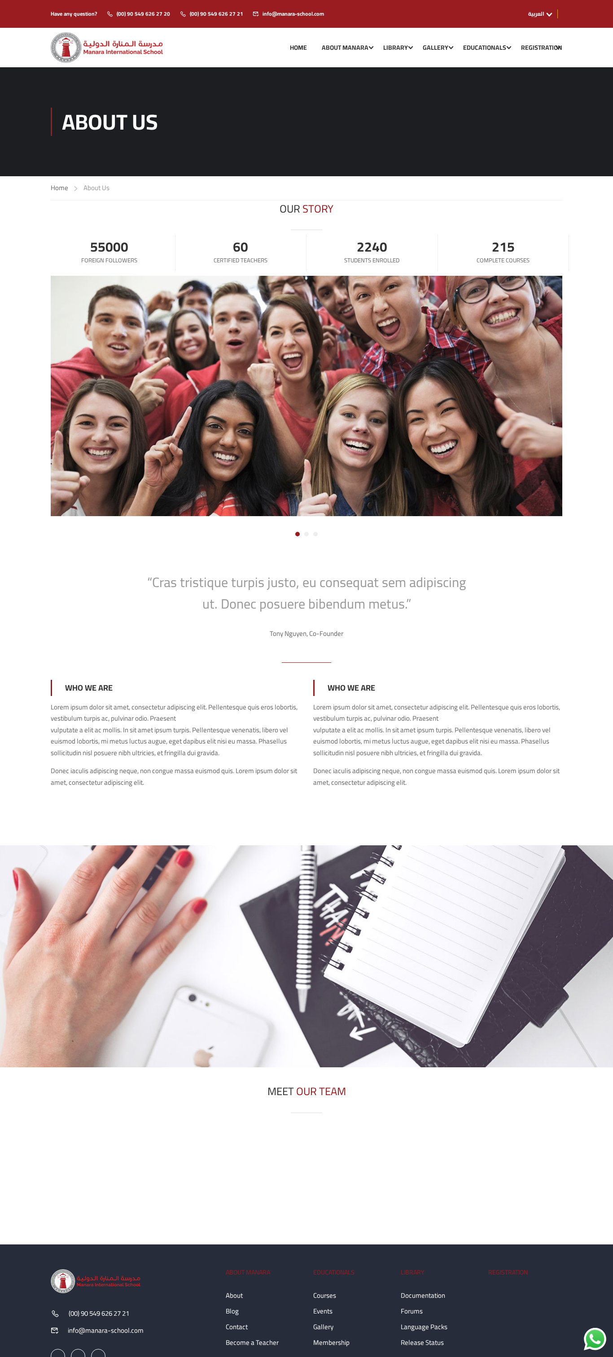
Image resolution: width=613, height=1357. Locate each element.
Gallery (435, 47)
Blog (232, 1311)
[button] (297, 534)
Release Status (422, 1342)
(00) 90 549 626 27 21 (216, 14)
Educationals (484, 47)
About (234, 1295)
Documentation (423, 1295)
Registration (541, 47)
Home (298, 47)
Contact (237, 1326)
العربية (536, 13)
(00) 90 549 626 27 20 (143, 14)
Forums (412, 1311)
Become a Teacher (252, 1342)
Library (395, 47)
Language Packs (424, 1326)
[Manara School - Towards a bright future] (107, 47)
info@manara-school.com (293, 14)
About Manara (345, 47)
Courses (324, 1295)
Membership (331, 1342)
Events (323, 1311)
